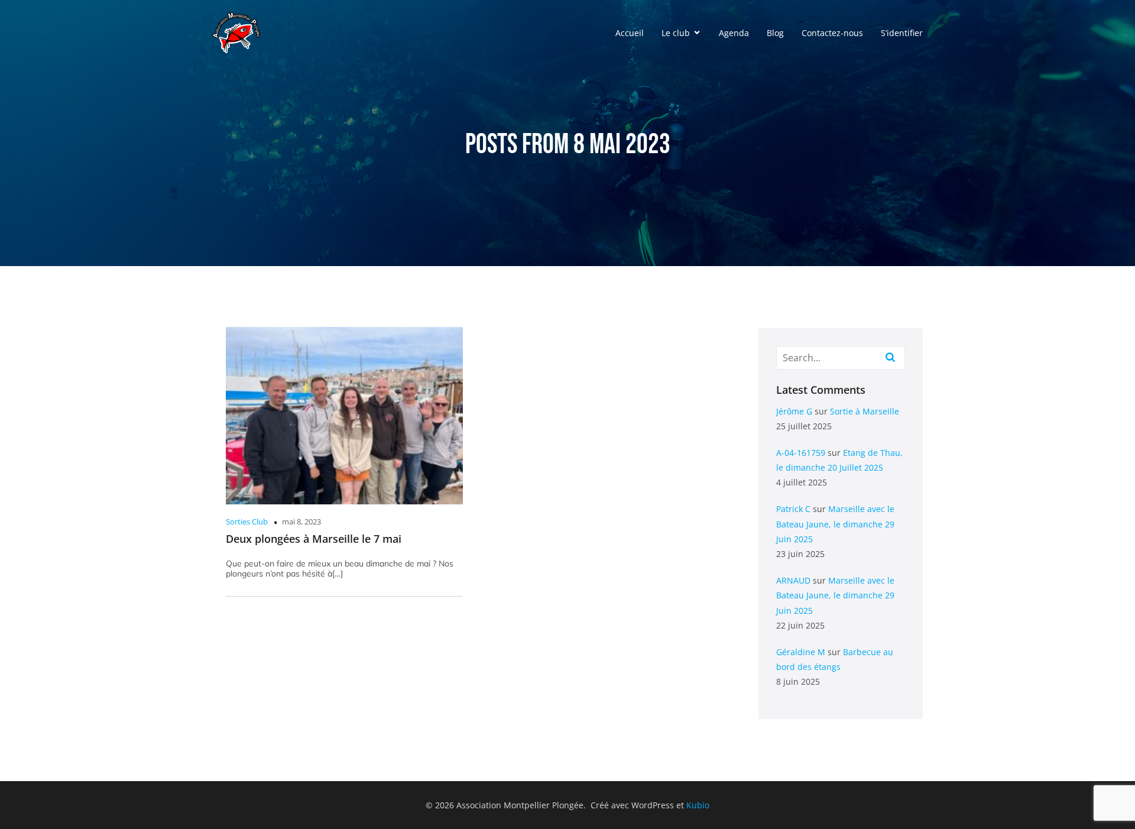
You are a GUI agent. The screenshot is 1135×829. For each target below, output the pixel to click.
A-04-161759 (800, 452)
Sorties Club (247, 521)
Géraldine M (800, 652)
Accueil (629, 32)
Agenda (734, 32)
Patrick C (793, 508)
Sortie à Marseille (864, 411)
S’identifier (902, 32)
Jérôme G (794, 411)
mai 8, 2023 (301, 521)
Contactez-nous (832, 32)
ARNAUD (793, 580)
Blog (775, 32)
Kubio (697, 805)
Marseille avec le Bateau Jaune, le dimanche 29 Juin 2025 (835, 523)
